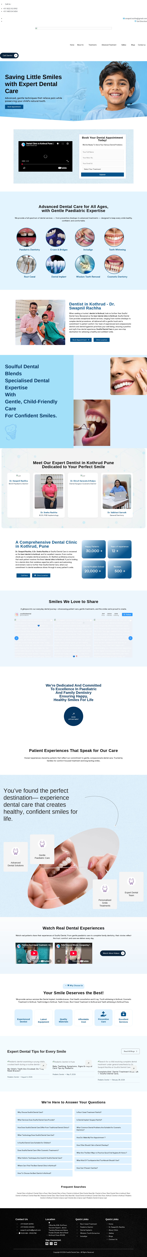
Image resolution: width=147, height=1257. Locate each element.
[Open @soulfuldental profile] (16, 614)
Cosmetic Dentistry (117, 276)
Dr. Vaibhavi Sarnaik (117, 512)
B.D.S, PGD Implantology (49, 515)
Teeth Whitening (117, 249)
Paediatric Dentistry (29, 249)
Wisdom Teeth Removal (88, 276)
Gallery (123, 45)
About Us (80, 45)
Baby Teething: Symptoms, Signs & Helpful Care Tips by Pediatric (72, 1067)
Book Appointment (14, 108)
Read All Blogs (129, 1051)
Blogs (133, 45)
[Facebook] (47, 1243)
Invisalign (88, 249)
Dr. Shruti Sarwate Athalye (83, 481)
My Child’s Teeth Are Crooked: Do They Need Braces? (25, 1070)
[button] (71, 119)
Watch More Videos (111, 953)
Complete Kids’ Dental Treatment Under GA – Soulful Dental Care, (118, 1073)
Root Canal (29, 276)
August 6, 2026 (26, 1077)
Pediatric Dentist (13, 1077)
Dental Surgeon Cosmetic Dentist (83, 483)
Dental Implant (58, 276)
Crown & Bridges (59, 249)
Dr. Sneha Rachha (48, 512)
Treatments (93, 45)
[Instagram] (51, 1243)
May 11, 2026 (71, 1074)
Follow (128, 615)
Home (72, 45)
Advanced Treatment (109, 45)
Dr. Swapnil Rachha (18, 481)
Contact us (142, 45)
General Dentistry (117, 515)
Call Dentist (7, 55)
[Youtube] (55, 1243)
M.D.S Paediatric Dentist (18, 483)
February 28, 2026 (118, 1080)
